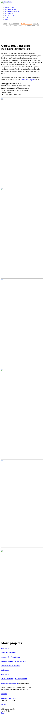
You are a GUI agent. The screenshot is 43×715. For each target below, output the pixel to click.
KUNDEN (9, 13)
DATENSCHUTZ (13, 683)
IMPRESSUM (4, 683)
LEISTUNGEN (11, 9)
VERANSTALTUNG (33, 25)
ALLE (5, 24)
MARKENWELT (26, 24)
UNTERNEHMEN (12, 11)
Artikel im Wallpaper (28, 80)
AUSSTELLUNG (14, 24)
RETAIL (36, 24)
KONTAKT (9, 15)
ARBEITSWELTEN (19, 25)
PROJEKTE (9, 7)
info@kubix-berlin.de (8, 698)
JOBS (7, 17)
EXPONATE (7, 25)
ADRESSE (3, 704)
